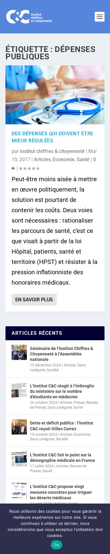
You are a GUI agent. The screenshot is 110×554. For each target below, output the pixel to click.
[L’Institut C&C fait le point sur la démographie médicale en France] (19, 458)
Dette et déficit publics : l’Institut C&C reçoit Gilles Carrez (61, 426)
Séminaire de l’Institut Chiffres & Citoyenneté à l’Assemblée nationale (61, 354)
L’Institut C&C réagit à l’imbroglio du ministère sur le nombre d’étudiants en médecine (62, 391)
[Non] (101, 529)
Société (53, 370)
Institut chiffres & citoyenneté (52, 151)
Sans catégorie (59, 407)
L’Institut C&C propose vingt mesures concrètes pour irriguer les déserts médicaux (61, 492)
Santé (83, 159)
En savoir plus (34, 300)
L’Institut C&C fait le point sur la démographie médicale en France (62, 457)
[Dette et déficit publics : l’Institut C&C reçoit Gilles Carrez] (19, 427)
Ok (56, 544)
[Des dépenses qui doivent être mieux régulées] (55, 94)
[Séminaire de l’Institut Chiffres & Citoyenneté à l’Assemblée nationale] (19, 352)
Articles (42, 159)
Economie (64, 159)
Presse (79, 402)
